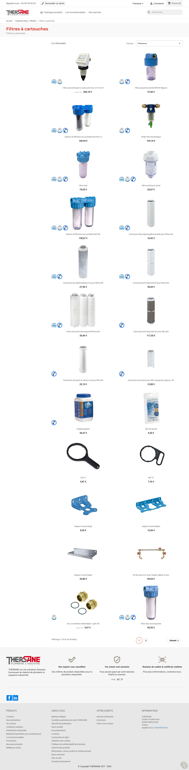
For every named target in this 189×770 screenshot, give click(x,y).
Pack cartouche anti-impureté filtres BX (83, 331)
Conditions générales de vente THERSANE (69, 720)
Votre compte (105, 710)
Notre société (57, 727)
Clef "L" (83, 478)
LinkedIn (15, 698)
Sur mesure (11, 723)
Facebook (9, 698)
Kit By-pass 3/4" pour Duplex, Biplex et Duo (151, 575)
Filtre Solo (83, 185)
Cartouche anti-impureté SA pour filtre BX (151, 331)
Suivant (175, 640)
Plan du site (56, 758)
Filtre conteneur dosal (151, 185)
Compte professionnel (60, 761)
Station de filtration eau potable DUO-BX (83, 234)
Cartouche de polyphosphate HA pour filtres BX (83, 283)
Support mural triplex (83, 575)
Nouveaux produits (14, 744)
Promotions (11, 741)
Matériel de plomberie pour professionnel (23, 734)
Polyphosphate (83, 429)
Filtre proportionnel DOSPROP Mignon (151, 88)
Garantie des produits (60, 748)
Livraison (10, 717)
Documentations (13, 720)
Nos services (95, 12)
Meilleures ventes (13, 748)
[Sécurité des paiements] (117, 679)
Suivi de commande (105, 717)
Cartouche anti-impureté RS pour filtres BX (151, 283)
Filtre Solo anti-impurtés (151, 624)
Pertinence (159, 43)
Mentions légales (58, 717)
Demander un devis (52, 3)
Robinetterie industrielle (16, 730)
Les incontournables (75, 12)
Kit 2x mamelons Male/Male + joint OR (83, 624)
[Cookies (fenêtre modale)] (184, 765)
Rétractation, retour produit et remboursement (71, 751)
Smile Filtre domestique (151, 137)
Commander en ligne (60, 737)
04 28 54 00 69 (161, 728)
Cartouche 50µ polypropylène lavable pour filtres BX (151, 234)
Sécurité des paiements (61, 723)
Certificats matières (14, 727)
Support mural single (83, 526)
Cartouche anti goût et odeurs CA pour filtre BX (83, 380)
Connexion (101, 720)
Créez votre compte (105, 723)
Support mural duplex (151, 526)
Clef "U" (151, 478)
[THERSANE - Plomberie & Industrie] (17, 12)
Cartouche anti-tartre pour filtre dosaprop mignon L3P (151, 380)
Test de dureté (151, 429)
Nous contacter (58, 754)
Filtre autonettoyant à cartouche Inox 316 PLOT (83, 88)
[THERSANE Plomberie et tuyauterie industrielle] (23, 660)
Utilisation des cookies (60, 741)
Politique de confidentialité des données (68, 744)
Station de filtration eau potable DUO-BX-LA (83, 137)
